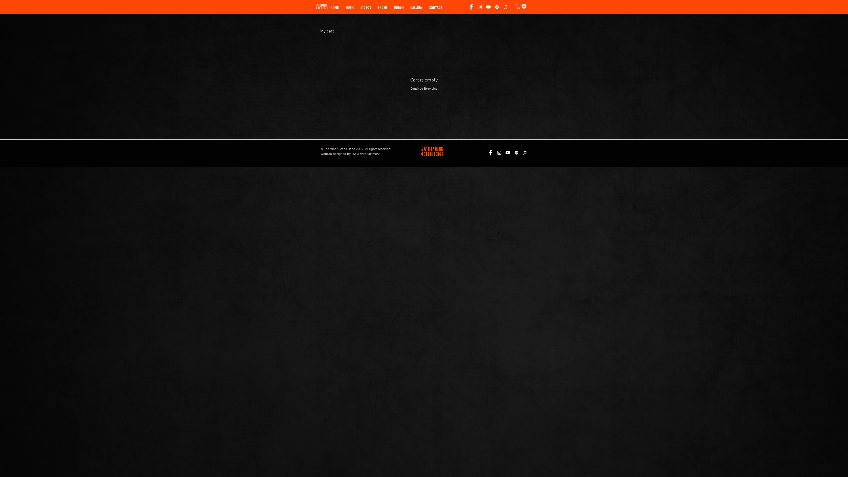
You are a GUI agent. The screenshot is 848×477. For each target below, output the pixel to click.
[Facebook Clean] (471, 7)
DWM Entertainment (366, 154)
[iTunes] (505, 7)
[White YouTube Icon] (488, 7)
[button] (522, 6)
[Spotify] (497, 7)
